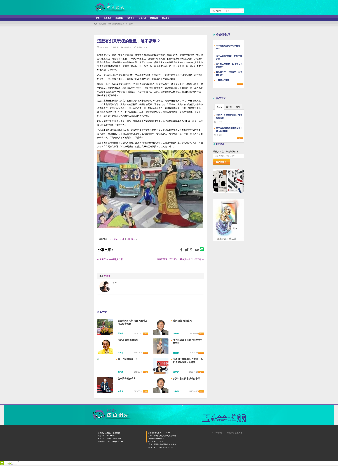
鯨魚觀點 (102, 24)
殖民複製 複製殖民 (182, 320)
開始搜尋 (220, 162)
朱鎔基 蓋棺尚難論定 (128, 340)
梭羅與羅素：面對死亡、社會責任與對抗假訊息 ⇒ (180, 259)
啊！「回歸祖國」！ (128, 359)
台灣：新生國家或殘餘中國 (186, 378)
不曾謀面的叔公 (223, 80)
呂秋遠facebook (116, 239)
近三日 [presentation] (219, 107)
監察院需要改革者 (127, 378)
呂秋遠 (115, 47)
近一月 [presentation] (229, 107)
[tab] (219, 106)
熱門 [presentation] (238, 107)
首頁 (95, 24)
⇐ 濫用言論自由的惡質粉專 (110, 259)
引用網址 (131, 239)
